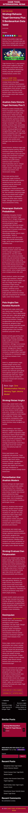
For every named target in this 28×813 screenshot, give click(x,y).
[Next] (24, 730)
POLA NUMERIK (18, 690)
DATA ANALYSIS (7, 690)
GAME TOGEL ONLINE (7, 11)
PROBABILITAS (7, 693)
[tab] (12, 738)
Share (20, 36)
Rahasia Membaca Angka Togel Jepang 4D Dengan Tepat (7, 705)
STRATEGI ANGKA (17, 693)
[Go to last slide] (4, 730)
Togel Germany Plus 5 (18, 618)
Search (4, 753)
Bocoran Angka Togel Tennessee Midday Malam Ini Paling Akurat (21, 705)
